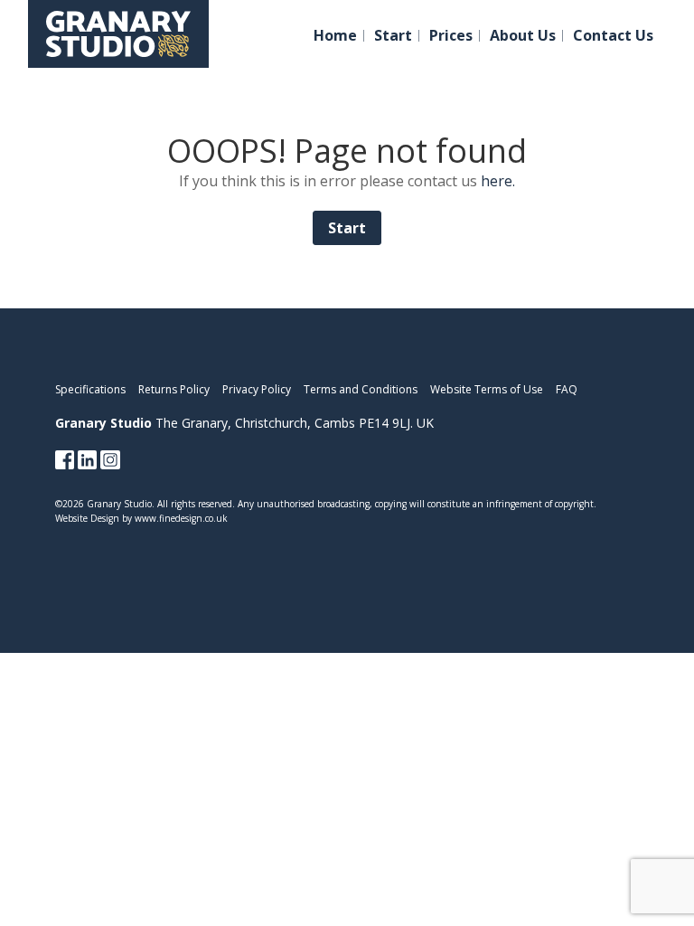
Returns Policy (174, 389)
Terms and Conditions (360, 389)
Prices (451, 36)
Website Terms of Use (486, 389)
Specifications (90, 389)
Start (393, 36)
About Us (523, 36)
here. (498, 181)
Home (335, 36)
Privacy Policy (256, 389)
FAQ (566, 389)
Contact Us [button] (613, 36)
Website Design (87, 518)
